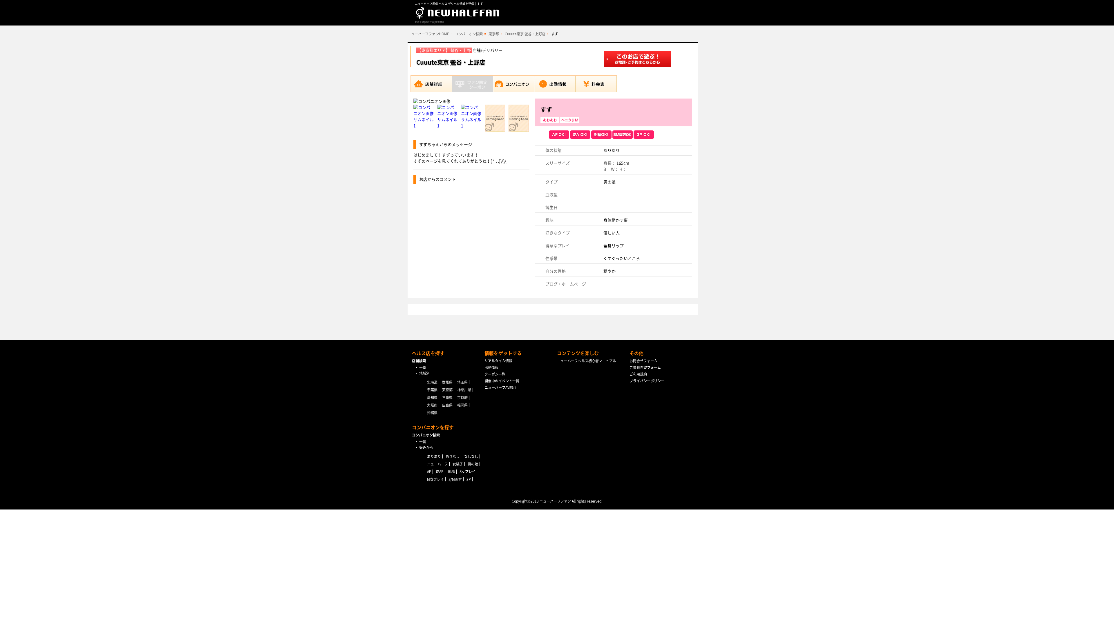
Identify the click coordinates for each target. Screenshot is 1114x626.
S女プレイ (467, 471)
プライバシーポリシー (647, 381)
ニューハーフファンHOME (428, 34)
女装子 (458, 464)
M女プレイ (435, 479)
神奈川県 (464, 390)
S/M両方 (455, 479)
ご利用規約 (638, 374)
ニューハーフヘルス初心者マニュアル (586, 361)
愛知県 (432, 397)
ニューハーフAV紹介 (500, 387)
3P (468, 479)
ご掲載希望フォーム (645, 367)
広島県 (447, 405)
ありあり (434, 456)
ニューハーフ (437, 464)
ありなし (453, 456)
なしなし (471, 456)
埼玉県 (462, 382)
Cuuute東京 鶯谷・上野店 (525, 34)
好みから (426, 447)
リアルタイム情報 (498, 361)
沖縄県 (432, 412)
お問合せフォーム (643, 361)
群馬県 (447, 382)
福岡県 (462, 405)
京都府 (462, 397)
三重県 (447, 397)
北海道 (432, 382)
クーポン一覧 (494, 374)
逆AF (439, 471)
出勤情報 (491, 367)
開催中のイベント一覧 (501, 381)
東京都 (494, 34)
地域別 (424, 373)
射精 (451, 471)
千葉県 (432, 390)
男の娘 (473, 464)
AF (429, 471)
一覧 (422, 367)
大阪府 (432, 405)
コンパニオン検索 (469, 34)
